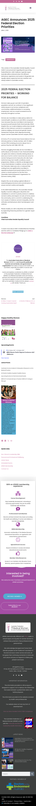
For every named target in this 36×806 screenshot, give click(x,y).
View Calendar (5, 358)
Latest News (5, 460)
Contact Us (4, 469)
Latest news (18, 734)
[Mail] (11, 441)
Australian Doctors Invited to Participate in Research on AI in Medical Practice (24, 739)
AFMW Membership (7, 466)
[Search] (32, 774)
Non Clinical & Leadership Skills (10, 454)
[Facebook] (2, 441)
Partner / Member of (18, 779)
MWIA (26, 636)
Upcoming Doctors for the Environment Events (13, 376)
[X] (8, 441)
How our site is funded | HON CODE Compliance (18, 711)
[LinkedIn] (5, 441)
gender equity (10, 59)
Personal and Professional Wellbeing (12, 457)
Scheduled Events (6, 463)
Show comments (18, 292)
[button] (30, 7)
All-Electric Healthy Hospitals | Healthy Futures (13, 373)
